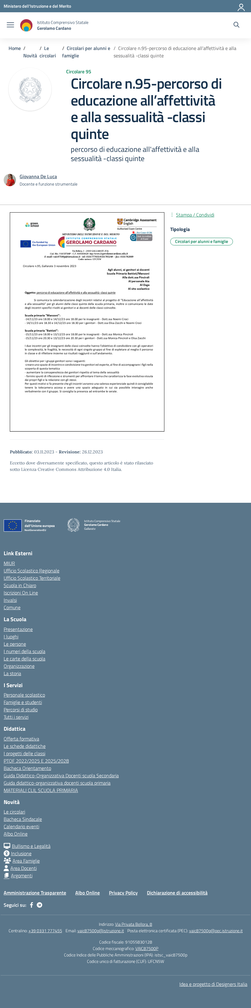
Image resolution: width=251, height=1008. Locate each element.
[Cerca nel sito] (236, 25)
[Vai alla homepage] (26, 25)
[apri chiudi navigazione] (10, 25)
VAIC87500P (146, 948)
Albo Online (16, 833)
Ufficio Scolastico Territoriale (32, 578)
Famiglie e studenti (23, 702)
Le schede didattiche (25, 746)
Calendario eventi (21, 826)
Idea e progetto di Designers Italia (213, 984)
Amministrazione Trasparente (35, 892)
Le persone (15, 644)
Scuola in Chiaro (20, 585)
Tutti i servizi (16, 717)
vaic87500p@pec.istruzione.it (216, 930)
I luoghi (11, 636)
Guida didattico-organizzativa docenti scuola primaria (57, 783)
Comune (12, 607)
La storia (12, 673)
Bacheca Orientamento (27, 768)
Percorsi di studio (21, 709)
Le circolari (14, 811)
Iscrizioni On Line (21, 592)
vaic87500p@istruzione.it (100, 930)
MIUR (9, 563)
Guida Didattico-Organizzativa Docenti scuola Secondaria (61, 775)
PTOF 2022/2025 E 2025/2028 (36, 760)
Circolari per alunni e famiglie (201, 241)
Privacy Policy (123, 892)
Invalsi (10, 600)
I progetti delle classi (24, 753)
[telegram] (39, 905)
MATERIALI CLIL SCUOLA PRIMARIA (41, 790)
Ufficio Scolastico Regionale (31, 570)
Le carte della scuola (24, 658)
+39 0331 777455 (45, 930)
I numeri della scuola (24, 651)
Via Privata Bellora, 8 (133, 924)
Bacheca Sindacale (23, 819)
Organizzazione (19, 666)
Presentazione (18, 629)
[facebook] (31, 905)
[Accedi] (241, 6)
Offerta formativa (21, 738)
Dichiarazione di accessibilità (177, 892)
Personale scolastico (24, 694)
